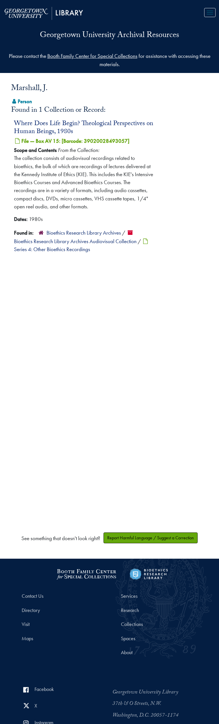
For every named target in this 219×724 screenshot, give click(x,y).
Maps (27, 638)
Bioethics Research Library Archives (83, 232)
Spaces (128, 638)
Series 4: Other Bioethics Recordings (52, 249)
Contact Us (32, 596)
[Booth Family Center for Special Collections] (86, 573)
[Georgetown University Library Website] (44, 12)
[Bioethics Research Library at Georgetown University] (148, 573)
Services (129, 596)
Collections (132, 624)
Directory (31, 610)
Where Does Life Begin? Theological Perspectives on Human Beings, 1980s (83, 128)
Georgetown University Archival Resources (109, 36)
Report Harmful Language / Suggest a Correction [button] (150, 538)
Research (130, 610)
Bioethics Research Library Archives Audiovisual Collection (75, 241)
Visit (26, 624)
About (127, 652)
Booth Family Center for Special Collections (92, 56)
